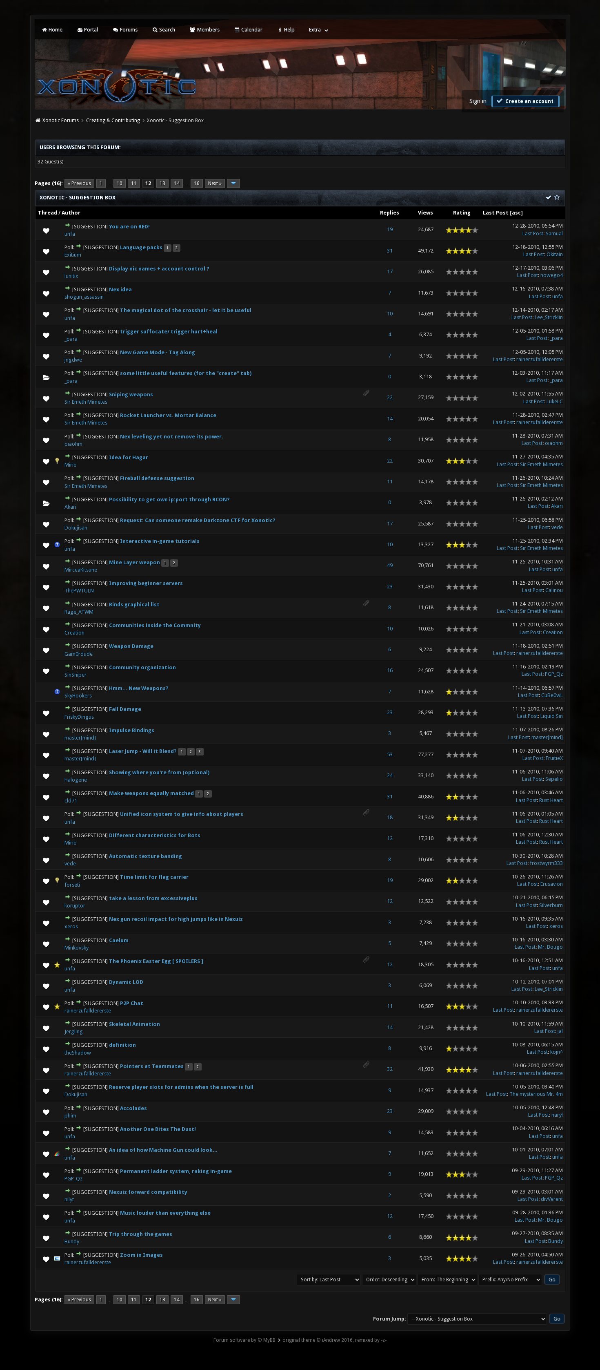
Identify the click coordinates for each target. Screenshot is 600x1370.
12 (390, 838)
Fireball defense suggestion (157, 478)
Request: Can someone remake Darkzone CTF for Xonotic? (198, 520)
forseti (72, 885)
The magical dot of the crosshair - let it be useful (185, 310)
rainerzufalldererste (539, 359)
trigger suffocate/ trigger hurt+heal (169, 332)
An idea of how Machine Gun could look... (163, 1150)
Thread (47, 213)
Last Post (496, 213)
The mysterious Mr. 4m (536, 1094)
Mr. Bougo (550, 947)
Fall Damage (125, 709)
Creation (74, 633)
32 (390, 1069)
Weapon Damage (131, 646)
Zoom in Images (141, 1255)
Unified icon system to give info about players (181, 814)
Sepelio (554, 779)
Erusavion (551, 884)
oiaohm (73, 444)
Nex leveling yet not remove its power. (171, 437)
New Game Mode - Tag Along (157, 352)
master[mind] (80, 738)
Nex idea (120, 289)
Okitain (555, 254)
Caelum (119, 940)
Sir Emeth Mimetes (85, 402)
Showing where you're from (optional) (159, 772)
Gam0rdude (78, 654)
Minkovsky (76, 948)
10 (119, 183)
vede (557, 527)
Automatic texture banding (145, 856)
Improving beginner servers (146, 583)
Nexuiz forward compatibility (148, 1192)
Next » (215, 183)
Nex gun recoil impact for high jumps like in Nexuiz (176, 919)
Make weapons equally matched (151, 793)
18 (390, 817)
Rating (462, 213)
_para (71, 339)
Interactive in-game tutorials (160, 541)
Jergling (73, 1031)
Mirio (70, 465)
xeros (71, 926)
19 (390, 229)
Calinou (554, 590)
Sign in (478, 101)
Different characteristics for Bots (154, 835)
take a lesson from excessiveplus (153, 898)
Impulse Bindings (131, 730)
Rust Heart (551, 800)
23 (390, 586)
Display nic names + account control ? (159, 269)
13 (162, 183)
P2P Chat (131, 1003)
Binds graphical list (134, 604)
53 (390, 754)
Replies (389, 213)
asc (516, 213)
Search (166, 30)
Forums (128, 30)
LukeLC (555, 401)
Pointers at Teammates (152, 1066)
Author (71, 213)
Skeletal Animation (134, 1024)
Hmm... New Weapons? (139, 688)
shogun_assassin (84, 297)
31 (390, 251)
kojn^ (556, 1052)
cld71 (70, 801)
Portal (90, 30)
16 (197, 183)
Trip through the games (140, 1234)
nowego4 (551, 275)
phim (70, 1116)
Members (208, 30)
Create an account (528, 101)
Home (54, 30)
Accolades (133, 1108)
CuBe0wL (552, 695)
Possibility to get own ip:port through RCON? (169, 499)
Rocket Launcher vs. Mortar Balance (168, 415)
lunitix (71, 276)
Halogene (75, 780)
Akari (70, 507)
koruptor (74, 906)
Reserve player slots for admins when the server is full (181, 1087)
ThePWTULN (79, 591)
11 (134, 183)
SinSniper (75, 675)
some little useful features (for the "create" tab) (185, 373)
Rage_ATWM (78, 612)
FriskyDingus (79, 717)
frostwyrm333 (546, 863)
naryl (557, 1115)
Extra (315, 30)
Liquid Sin (551, 716)
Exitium (72, 255)
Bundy (71, 1241)
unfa (69, 234)
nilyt (69, 1199)
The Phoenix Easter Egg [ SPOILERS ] (156, 961)
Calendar (251, 30)
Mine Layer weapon (134, 562)
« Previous (79, 183)
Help (289, 30)
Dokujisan (75, 528)
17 (390, 271)
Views (425, 213)
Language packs (141, 247)
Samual (554, 233)
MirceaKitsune (80, 570)
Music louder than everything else (165, 1213)
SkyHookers (78, 696)
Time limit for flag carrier (154, 877)
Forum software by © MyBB (244, 1340)
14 (177, 183)
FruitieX (554, 758)
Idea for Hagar (128, 457)
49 (390, 565)
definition (122, 1045)
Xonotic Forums (60, 120)
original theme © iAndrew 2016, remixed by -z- (334, 1340)
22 (390, 397)
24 (390, 775)
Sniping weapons (131, 394)
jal (560, 1031)
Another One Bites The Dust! (158, 1129)
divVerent (552, 1199)
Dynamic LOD (126, 982)
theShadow (77, 1053)
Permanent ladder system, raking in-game (176, 1171)
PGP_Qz (554, 674)
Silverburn (551, 905)
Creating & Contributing (113, 120)
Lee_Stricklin (549, 317)
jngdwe (73, 360)
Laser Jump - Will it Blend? (143, 751)
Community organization (142, 667)
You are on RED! (129, 226)
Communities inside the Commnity (155, 625)
